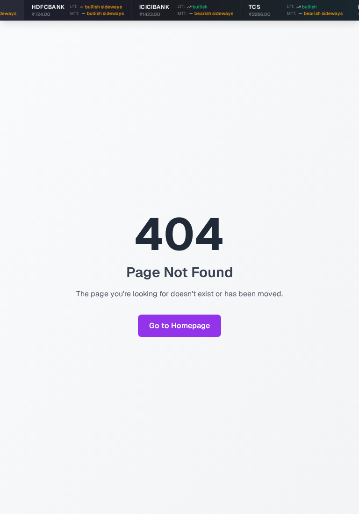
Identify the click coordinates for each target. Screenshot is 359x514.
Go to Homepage (179, 325)
